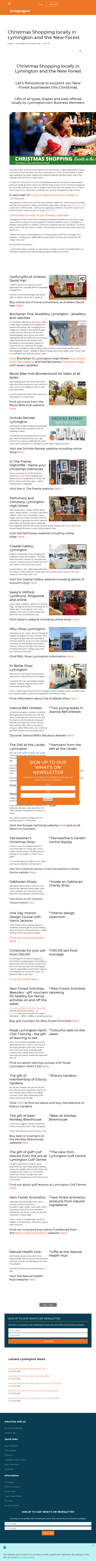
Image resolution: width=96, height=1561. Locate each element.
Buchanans (36, 322)
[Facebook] (74, 51)
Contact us (8, 1455)
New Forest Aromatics (31, 1233)
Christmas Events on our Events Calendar (39, 215)
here (19, 305)
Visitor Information (12, 1464)
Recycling (8, 1501)
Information (9, 1482)
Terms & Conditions (12, 1487)
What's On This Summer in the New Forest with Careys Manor (33, 1391)
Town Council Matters (13, 1496)
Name (48, 784)
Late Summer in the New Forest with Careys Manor (29, 1376)
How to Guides (10, 1450)
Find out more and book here (27, 939)
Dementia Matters (11, 1505)
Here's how (50, 210)
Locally (10, 43)
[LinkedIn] (86, 51)
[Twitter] (80, 51)
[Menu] (9, 3)
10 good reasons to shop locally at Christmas (44, 196)
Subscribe (48, 1341)
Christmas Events (79, 205)
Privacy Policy (10, 1491)
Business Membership (13, 1428)
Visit (13, 358)
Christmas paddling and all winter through (26, 1008)
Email (48, 792)
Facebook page (73, 362)
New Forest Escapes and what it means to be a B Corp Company (34, 1383)
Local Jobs (8, 1469)
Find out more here (24, 979)
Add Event (53, 4)
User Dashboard (11, 1446)
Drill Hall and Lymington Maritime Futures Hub (27, 1368)
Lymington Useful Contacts (15, 1460)
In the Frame (25, 476)
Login (40, 4)
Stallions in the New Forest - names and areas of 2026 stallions (34, 1398)
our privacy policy (26, 1557)
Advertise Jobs (10, 1433)
